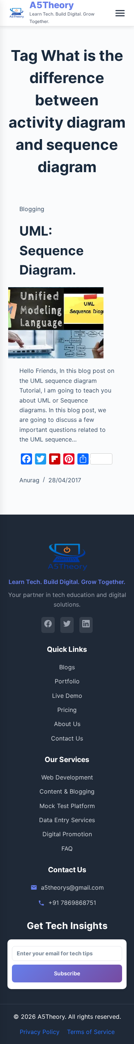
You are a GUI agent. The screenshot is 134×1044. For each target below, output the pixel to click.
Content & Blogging (67, 791)
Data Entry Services (67, 820)
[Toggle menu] (120, 13)
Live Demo (67, 695)
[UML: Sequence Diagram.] (56, 323)
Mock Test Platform (67, 806)
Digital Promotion (67, 834)
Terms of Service (91, 1031)
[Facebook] (48, 625)
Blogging (31, 209)
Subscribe (67, 973)
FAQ (67, 848)
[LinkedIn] (86, 625)
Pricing (67, 709)
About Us (67, 724)
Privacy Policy (40, 1031)
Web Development (67, 777)
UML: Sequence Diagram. (51, 250)
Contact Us (67, 738)
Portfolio (67, 681)
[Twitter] (67, 625)
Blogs (67, 667)
